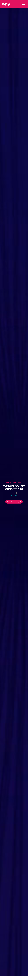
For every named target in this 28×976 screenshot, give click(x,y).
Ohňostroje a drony (13, 502)
